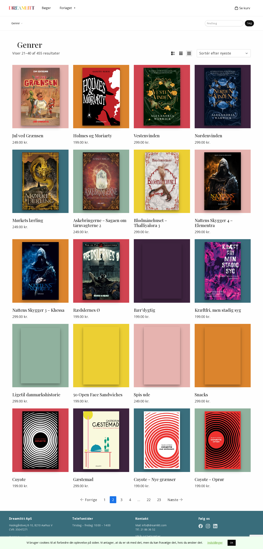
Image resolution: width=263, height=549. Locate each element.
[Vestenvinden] (162, 96)
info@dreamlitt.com (154, 525)
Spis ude (142, 394)
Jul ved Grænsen (27, 135)
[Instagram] (208, 525)
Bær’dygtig (144, 310)
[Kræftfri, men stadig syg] (223, 271)
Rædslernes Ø (86, 310)
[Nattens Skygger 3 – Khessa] (40, 271)
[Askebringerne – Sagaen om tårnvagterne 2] (101, 181)
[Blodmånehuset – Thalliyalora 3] (162, 181)
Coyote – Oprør (209, 479)
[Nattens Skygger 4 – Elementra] (223, 181)
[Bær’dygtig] (162, 271)
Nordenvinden (208, 135)
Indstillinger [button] (215, 542)
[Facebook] (201, 525)
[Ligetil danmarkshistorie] (40, 355)
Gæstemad (83, 479)
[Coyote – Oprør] (223, 440)
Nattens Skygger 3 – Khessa (38, 310)
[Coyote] (40, 440)
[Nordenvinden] (223, 96)
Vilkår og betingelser (147, 536)
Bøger (46, 8)
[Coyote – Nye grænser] (162, 440)
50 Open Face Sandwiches (97, 394)
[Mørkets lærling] (40, 181)
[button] (173, 53)
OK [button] (231, 542)
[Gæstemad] (101, 440)
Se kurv (244, 8)
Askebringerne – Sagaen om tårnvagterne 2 (99, 223)
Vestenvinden (147, 135)
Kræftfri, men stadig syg (218, 310)
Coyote (19, 479)
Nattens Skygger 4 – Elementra (214, 223)
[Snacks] (223, 355)
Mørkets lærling (27, 220)
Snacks (201, 394)
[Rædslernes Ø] (101, 271)
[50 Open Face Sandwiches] (101, 355)
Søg (249, 23)
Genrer (15, 23)
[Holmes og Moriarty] (101, 96)
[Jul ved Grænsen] (40, 96)
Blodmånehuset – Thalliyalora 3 (150, 223)
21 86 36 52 (148, 529)
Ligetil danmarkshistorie (36, 394)
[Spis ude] (162, 355)
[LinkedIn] (215, 525)
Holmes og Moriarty (92, 135)
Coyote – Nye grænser (155, 479)
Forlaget (66, 8)
